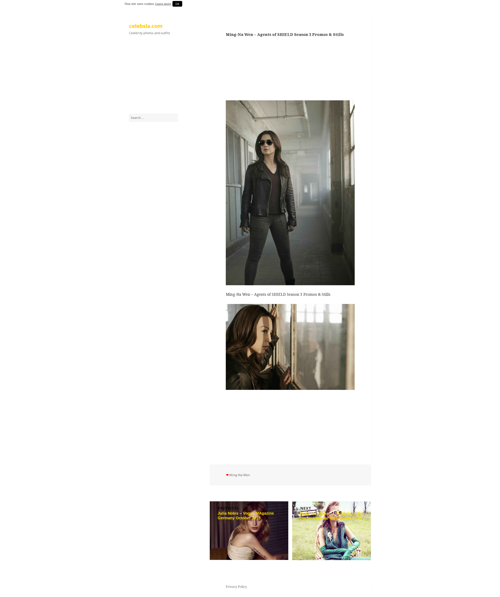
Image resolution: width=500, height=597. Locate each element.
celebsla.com (145, 25)
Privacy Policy (236, 587)
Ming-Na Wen (239, 475)
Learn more (163, 4)
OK (177, 4)
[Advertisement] (153, 78)
